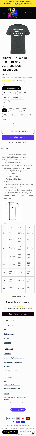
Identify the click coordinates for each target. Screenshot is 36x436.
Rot (5, 97)
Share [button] (6, 148)
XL (24, 110)
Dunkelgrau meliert (11, 88)
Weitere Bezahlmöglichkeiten (18, 142)
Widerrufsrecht (13, 428)
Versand (12, 77)
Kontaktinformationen (25, 431)
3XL (14, 115)
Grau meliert (9, 93)
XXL (5, 115)
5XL (31, 115)
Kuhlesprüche (17, 425)
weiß (6, 102)
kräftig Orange (17, 97)
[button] (4, 13)
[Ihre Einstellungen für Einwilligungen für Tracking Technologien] (32, 432)
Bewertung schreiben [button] (18, 314)
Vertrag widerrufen (10, 432)
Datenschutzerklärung (27, 428)
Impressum (19, 434)
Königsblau (23, 93)
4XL (23, 115)
